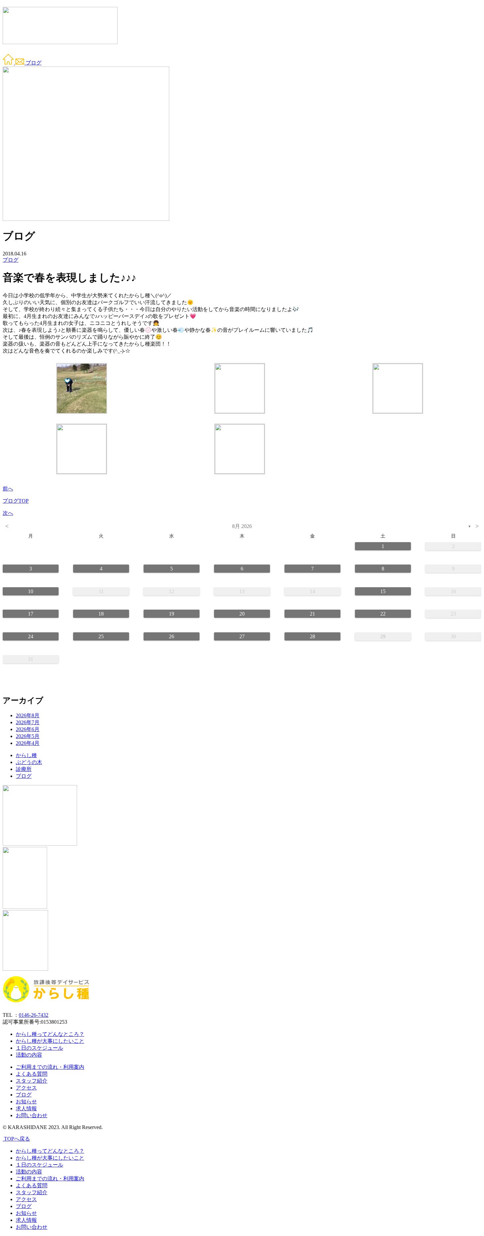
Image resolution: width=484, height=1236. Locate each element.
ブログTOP (16, 501)
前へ (8, 488)
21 (312, 614)
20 (242, 614)
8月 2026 (242, 526)
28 (312, 636)
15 (383, 591)
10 (30, 591)
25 (101, 636)
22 (383, 614)
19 (171, 614)
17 (30, 614)
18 (101, 614)
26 (171, 636)
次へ (8, 513)
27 (242, 636)
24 (30, 636)
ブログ (33, 63)
